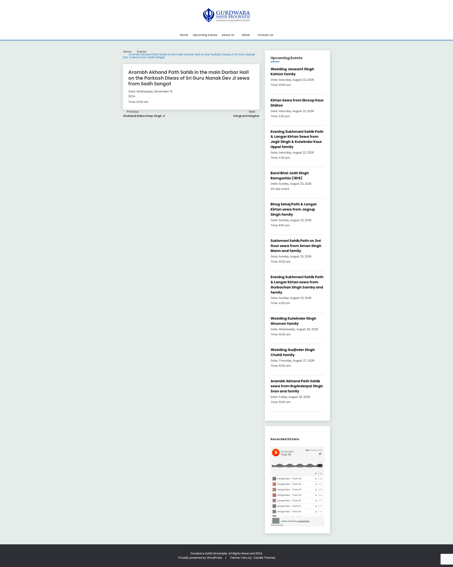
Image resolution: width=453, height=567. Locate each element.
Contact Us (265, 35)
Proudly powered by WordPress (200, 558)
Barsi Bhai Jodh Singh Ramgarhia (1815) (290, 176)
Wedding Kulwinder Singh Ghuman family (293, 321)
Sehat (246, 35)
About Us (228, 35)
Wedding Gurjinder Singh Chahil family (293, 352)
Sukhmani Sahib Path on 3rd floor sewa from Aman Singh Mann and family (296, 245)
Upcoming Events (205, 35)
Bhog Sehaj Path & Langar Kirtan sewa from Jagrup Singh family (294, 209)
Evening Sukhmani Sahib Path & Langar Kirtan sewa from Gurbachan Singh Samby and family (297, 285)
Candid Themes (264, 558)
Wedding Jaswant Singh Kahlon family (292, 72)
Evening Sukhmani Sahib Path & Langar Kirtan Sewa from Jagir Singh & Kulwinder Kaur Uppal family (297, 139)
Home (184, 35)
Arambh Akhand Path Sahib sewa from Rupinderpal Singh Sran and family (297, 386)
